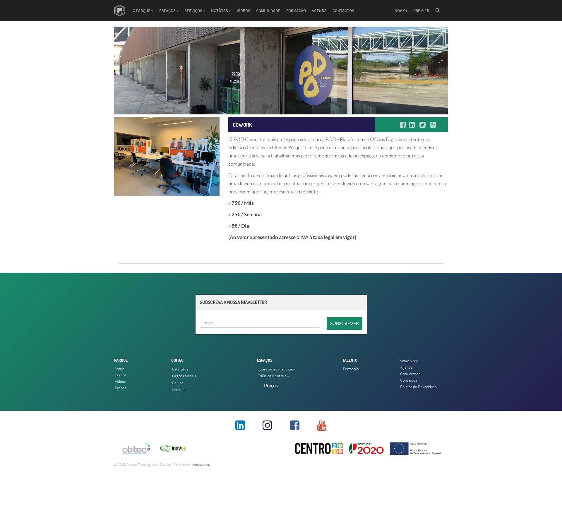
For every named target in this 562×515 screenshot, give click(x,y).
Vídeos (243, 10)
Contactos (343, 10)
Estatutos (180, 369)
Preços (120, 387)
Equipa (177, 382)
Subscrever (344, 323)
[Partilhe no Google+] (434, 124)
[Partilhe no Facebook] (404, 124)
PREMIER (421, 10)
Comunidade (268, 10)
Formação (296, 10)
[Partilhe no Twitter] (424, 124)
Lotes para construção (276, 369)
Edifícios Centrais (272, 375)
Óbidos (120, 374)
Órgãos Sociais (184, 375)
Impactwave (201, 464)
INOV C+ (400, 10)
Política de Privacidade (418, 386)
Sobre (119, 368)
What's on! (409, 360)
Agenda (319, 10)
